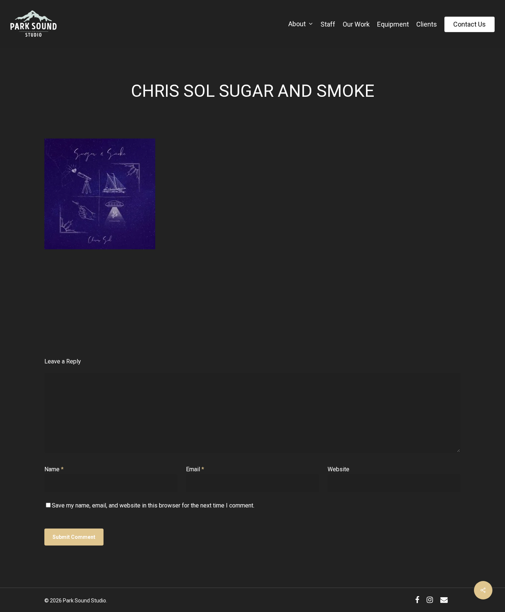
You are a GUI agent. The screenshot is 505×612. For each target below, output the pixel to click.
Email (195, 469)
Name (54, 469)
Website (338, 469)
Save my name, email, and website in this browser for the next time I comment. (153, 505)
